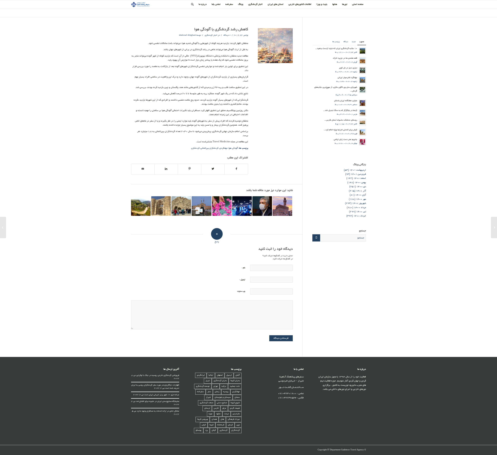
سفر (209, 392)
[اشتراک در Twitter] (212, 169)
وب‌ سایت (241, 291)
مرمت (226, 414)
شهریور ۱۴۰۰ (359, 203)
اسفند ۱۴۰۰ (360, 178)
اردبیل (229, 375)
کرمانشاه (220, 425)
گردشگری (195, 148)
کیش (204, 425)
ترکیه (224, 386)
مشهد (218, 414)
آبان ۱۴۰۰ (360, 195)
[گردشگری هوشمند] (242, 206)
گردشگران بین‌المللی (209, 148)
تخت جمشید (235, 386)
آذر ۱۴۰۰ (361, 191)
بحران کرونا (235, 381)
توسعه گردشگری (203, 386)
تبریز (208, 381)
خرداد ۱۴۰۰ (360, 216)
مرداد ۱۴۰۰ (360, 207)
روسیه (226, 392)
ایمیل (242, 279)
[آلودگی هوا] (275, 45)
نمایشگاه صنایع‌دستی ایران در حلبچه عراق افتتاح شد (157, 401)
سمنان (237, 397)
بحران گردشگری (220, 381)
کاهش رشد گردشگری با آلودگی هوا (221, 30)
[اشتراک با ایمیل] (142, 169)
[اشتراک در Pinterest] (189, 169)
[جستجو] (192, 4)
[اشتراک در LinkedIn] (166, 169)
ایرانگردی (201, 375)
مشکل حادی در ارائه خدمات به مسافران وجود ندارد (158, 411)
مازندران (236, 414)
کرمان (230, 425)
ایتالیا (211, 375)
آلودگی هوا (233, 148)
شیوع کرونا (235, 403)
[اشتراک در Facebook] (236, 169)
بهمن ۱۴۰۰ (360, 182)
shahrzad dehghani (187, 35)
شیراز (208, 397)
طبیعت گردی (235, 408)
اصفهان (220, 375)
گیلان (214, 430)
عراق (224, 408)
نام (243, 268)
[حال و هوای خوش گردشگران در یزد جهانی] (201, 206)
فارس (216, 408)
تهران (215, 386)
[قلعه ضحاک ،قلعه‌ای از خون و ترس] (141, 206)
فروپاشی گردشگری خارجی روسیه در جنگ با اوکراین (157, 375)
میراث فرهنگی (234, 419)
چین (238, 425)
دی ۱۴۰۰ (361, 186)
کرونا (211, 425)
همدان (214, 419)
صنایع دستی (222, 403)
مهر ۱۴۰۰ (361, 199)
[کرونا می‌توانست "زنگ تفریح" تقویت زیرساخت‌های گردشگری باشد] (181, 206)
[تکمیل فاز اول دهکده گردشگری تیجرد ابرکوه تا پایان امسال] (161, 206)
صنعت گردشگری (206, 403)
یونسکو (199, 430)
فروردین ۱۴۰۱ (358, 174)
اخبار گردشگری (211, 35)
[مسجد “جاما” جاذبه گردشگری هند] (494, 227)
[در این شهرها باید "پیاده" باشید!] (282, 206)
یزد (206, 430)
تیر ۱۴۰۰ (361, 211)
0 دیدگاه (227, 35)
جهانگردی (223, 148)
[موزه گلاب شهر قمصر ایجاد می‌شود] (222, 206)
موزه (210, 414)
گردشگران (235, 430)
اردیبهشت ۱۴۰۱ (357, 170)
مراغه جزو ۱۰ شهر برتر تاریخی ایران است (161, 395)
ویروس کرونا (202, 419)
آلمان (237, 375)
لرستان (207, 408)
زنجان (217, 392)
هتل (222, 419)
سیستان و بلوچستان (223, 397)
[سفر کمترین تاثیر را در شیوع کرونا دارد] (262, 206)
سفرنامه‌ (200, 392)
